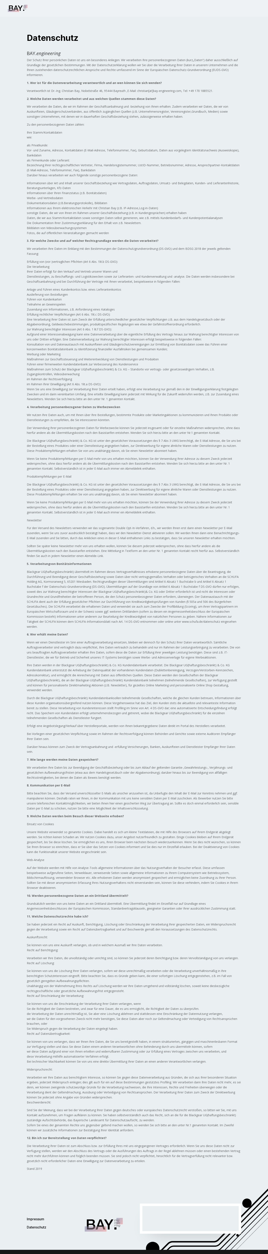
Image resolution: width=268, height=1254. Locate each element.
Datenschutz (36, 1227)
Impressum (35, 1219)
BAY (250, 8)
